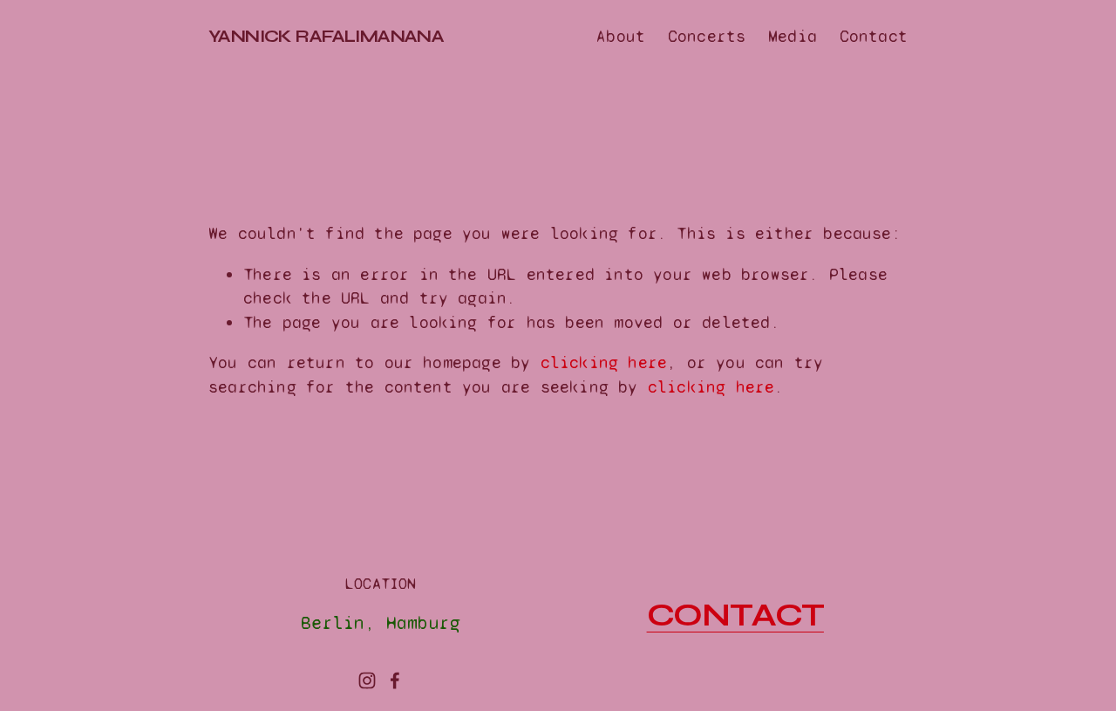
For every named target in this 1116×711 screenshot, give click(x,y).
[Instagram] (367, 680)
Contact (874, 36)
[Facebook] (395, 680)
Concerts (707, 36)
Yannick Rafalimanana (326, 36)
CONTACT (735, 616)
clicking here (604, 362)
